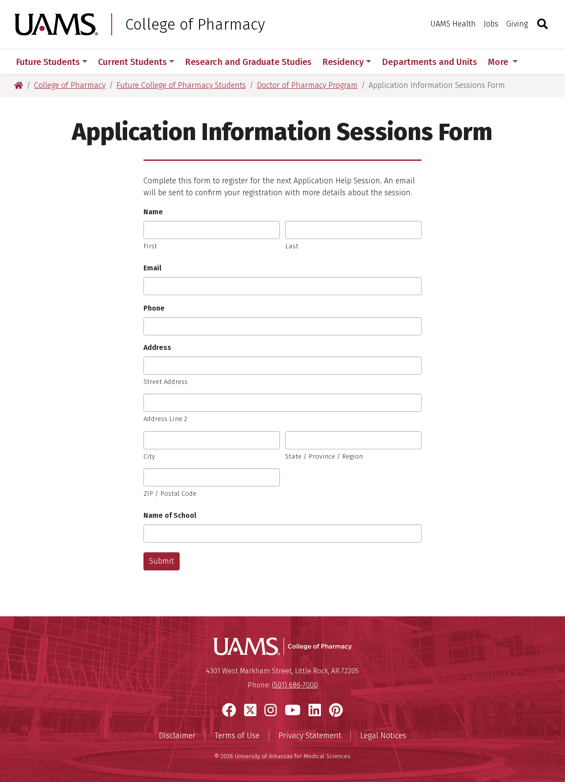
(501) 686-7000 (295, 685)
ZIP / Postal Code (169, 493)
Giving (517, 24)
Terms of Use (237, 735)
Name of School (169, 515)
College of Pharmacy (195, 24)
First (150, 246)
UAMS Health (453, 24)
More (499, 62)
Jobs (491, 24)
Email (152, 268)
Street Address (165, 382)
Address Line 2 (165, 419)
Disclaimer (177, 735)
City (149, 456)
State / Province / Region (324, 456)
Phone (154, 308)
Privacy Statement (310, 735)
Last (291, 246)
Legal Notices (383, 735)
